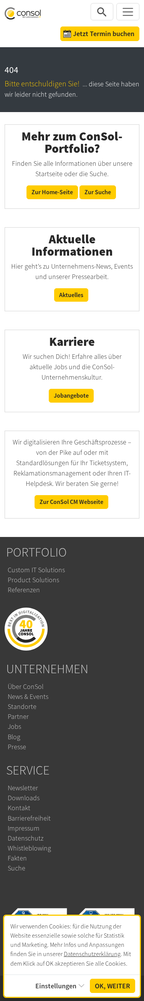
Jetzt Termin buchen (103, 33)
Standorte (22, 706)
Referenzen (24, 590)
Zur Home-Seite (52, 192)
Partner (18, 716)
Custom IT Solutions (36, 570)
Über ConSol (25, 686)
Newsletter (23, 788)
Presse (17, 747)
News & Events (28, 696)
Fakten (17, 858)
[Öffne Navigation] (127, 11)
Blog (14, 737)
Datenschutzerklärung (92, 954)
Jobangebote (71, 395)
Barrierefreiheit (29, 818)
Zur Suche (97, 192)
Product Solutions (33, 580)
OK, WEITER (112, 985)
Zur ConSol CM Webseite (71, 502)
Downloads (24, 798)
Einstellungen (55, 985)
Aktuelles (71, 295)
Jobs (14, 726)
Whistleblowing (29, 848)
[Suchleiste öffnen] (102, 11)
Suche (16, 868)
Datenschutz (25, 838)
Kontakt (19, 808)
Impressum (24, 828)
